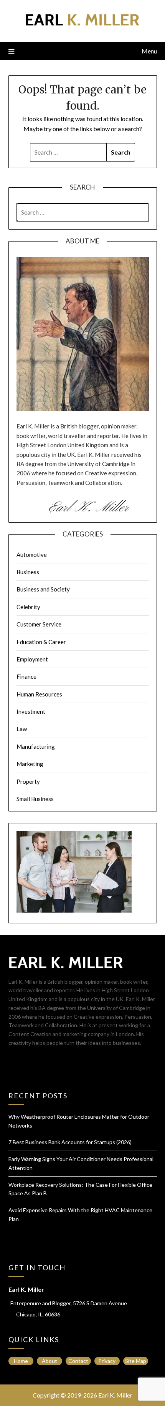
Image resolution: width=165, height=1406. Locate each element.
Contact (78, 1361)
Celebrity (28, 606)
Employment (32, 659)
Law (21, 728)
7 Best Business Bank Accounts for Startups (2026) (70, 1142)
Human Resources (39, 694)
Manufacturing (35, 746)
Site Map (135, 1361)
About (49, 1361)
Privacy (107, 1361)
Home (21, 1361)
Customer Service (38, 624)
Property (28, 781)
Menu (149, 51)
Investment (30, 711)
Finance (26, 676)
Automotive (31, 554)
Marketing (29, 763)
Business (27, 571)
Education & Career (41, 641)
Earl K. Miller (115, 1395)
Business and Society (43, 589)
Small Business (35, 798)
